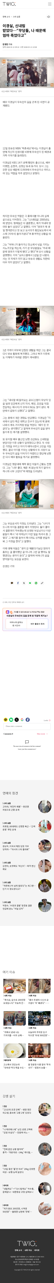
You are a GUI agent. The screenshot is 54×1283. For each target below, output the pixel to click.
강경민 (5, 44)
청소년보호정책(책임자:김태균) (24, 1259)
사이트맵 (36, 1259)
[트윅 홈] (9, 4)
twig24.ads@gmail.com (31, 1264)
